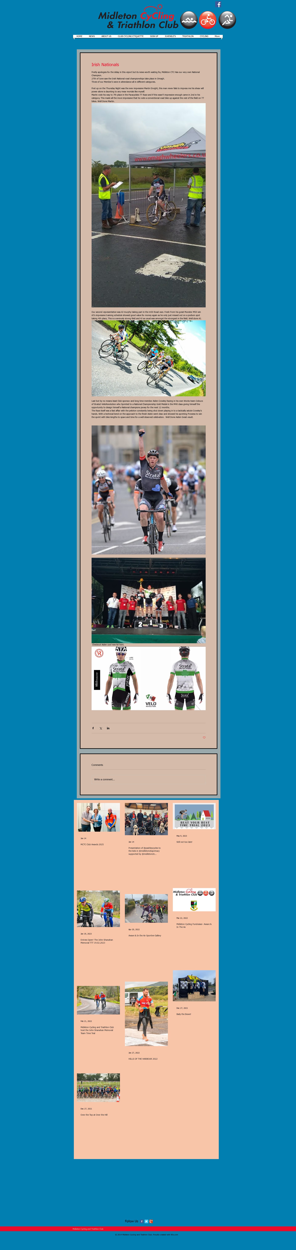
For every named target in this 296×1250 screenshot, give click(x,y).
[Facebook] (218, 4)
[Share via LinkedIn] (108, 728)
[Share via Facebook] (93, 728)
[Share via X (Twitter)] (100, 728)
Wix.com (174, 1235)
